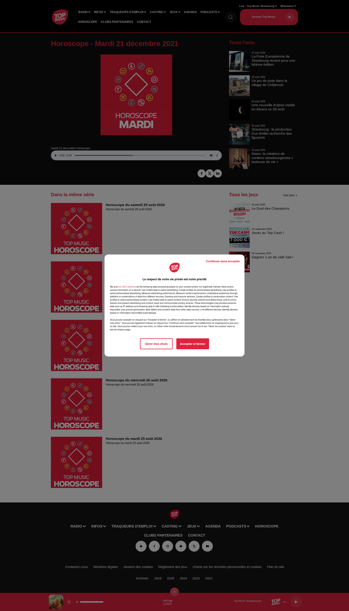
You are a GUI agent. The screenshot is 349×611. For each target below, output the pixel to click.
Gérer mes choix (156, 344)
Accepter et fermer (192, 344)
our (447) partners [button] (127, 286)
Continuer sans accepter (223, 261)
